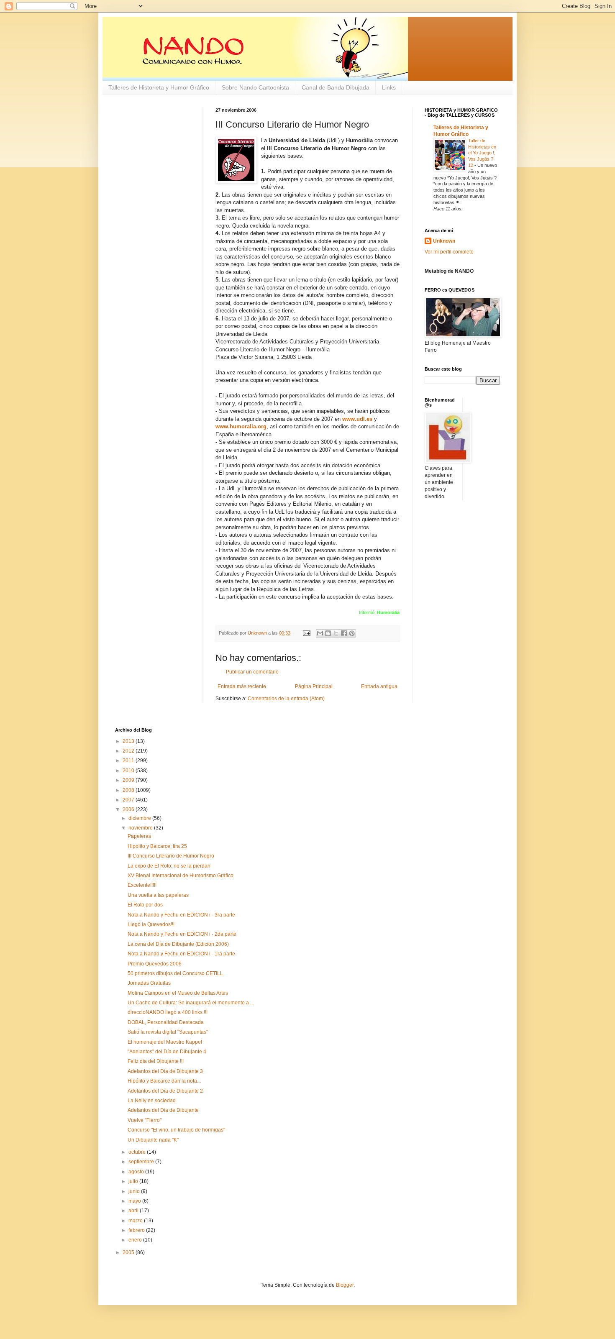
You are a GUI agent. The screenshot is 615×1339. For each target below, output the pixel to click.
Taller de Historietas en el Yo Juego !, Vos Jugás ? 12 (482, 153)
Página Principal (314, 686)
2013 (129, 741)
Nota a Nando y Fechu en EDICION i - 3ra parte (181, 915)
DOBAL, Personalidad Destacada (166, 1022)
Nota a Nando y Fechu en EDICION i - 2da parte (182, 934)
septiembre (141, 1162)
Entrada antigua (379, 686)
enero (135, 1240)
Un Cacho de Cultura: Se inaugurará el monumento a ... (191, 1003)
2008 (129, 790)
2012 (129, 751)
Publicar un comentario (252, 672)
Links (389, 87)
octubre (137, 1152)
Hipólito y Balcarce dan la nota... (164, 1081)
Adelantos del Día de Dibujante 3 (165, 1071)
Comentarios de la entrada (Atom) (286, 699)
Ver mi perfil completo (449, 252)
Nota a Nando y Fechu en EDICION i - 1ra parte (181, 954)
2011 (129, 760)
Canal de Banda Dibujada (335, 87)
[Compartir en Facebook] (344, 633)
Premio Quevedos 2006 (155, 964)
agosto (136, 1172)
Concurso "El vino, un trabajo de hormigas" (176, 1130)
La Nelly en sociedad (152, 1100)
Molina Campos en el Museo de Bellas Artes (178, 993)
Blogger (345, 1285)
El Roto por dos (145, 905)
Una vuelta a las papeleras (158, 895)
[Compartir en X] (336, 633)
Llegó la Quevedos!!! (151, 924)
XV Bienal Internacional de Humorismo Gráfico (180, 875)
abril (134, 1211)
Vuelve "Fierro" (144, 1120)
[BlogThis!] (328, 633)
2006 (129, 809)
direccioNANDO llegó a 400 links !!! (168, 1012)
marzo (136, 1221)
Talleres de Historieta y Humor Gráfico (158, 87)
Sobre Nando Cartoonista (255, 87)
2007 (129, 800)
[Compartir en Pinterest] (352, 633)
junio (134, 1191)
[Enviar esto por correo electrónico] (320, 633)
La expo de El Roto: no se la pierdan (169, 866)
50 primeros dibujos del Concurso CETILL (175, 973)
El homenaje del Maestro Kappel (165, 1042)
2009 (129, 780)
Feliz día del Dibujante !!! (156, 1061)
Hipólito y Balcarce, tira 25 (157, 846)
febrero (137, 1230)
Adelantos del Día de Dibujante (163, 1110)
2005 (129, 1252)
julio (133, 1181)
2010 (129, 770)
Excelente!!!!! (142, 885)
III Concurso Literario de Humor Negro (171, 856)
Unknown (444, 241)
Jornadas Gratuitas (149, 983)
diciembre (140, 818)
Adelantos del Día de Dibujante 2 (165, 1091)
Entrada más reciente (242, 686)
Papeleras (139, 836)
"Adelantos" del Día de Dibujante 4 (167, 1052)
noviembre (141, 828)
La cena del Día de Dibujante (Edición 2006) (178, 944)
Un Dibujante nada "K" (153, 1140)
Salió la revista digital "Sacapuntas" (168, 1032)
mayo (135, 1201)
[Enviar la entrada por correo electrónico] (306, 632)
